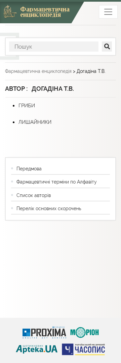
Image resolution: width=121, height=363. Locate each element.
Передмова (29, 168)
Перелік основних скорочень (48, 208)
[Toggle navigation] (108, 12)
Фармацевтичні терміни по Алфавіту (56, 182)
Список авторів (33, 195)
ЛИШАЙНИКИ (34, 122)
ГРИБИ (26, 106)
